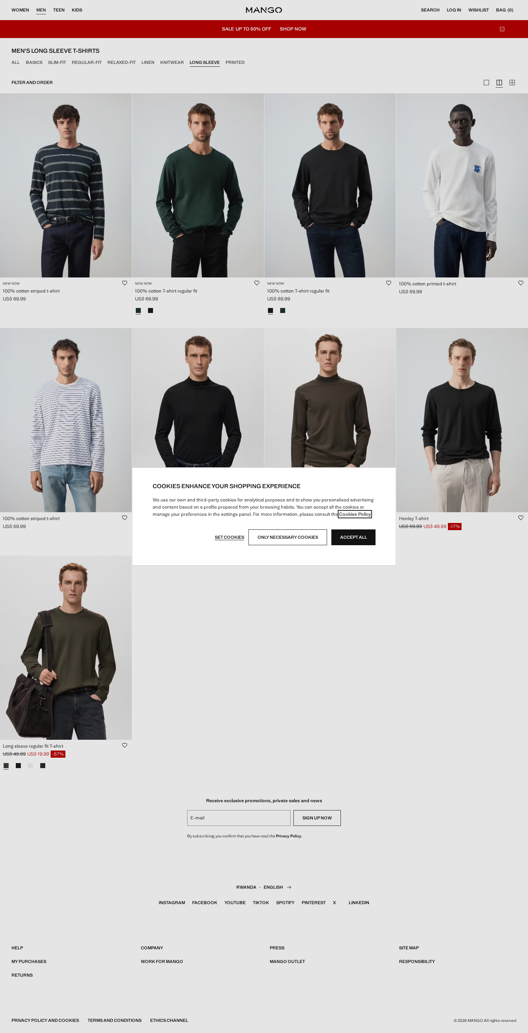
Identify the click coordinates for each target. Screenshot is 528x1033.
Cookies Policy (355, 514)
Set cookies (229, 537)
